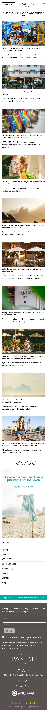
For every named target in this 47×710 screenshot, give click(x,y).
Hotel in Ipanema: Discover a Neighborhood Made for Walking (22, 93)
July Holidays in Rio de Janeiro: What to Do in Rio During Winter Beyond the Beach (23, 226)
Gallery (5, 573)
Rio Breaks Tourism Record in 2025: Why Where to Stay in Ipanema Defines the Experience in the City (23, 445)
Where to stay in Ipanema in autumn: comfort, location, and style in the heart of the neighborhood (23, 357)
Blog (4, 583)
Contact (5, 578)
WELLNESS (7, 559)
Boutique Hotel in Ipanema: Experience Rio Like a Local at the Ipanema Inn (23, 314)
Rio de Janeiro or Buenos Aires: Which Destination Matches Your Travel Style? (21, 49)
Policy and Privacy (23, 686)
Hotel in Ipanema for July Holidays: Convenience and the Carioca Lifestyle (23, 183)
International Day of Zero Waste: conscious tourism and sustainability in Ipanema (23, 401)
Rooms (5, 550)
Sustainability (7, 569)
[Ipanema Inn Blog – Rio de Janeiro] (27, 4)
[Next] (34, 463)
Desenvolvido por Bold (21, 703)
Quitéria (5, 554)
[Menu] (43, 4)
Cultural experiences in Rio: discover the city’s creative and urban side (22, 270)
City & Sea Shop (9, 564)
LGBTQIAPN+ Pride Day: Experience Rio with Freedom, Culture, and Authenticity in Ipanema (23, 137)
